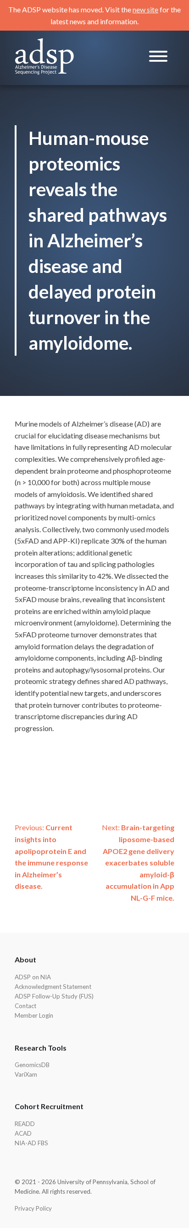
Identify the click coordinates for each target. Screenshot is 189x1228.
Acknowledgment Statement (53, 986)
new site (145, 9)
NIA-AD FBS (31, 1143)
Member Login (34, 1015)
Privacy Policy (33, 1208)
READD (25, 1123)
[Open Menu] (158, 58)
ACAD (23, 1133)
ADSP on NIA (33, 977)
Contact (25, 1005)
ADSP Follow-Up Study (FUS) (54, 996)
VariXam (26, 1074)
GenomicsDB (32, 1064)
